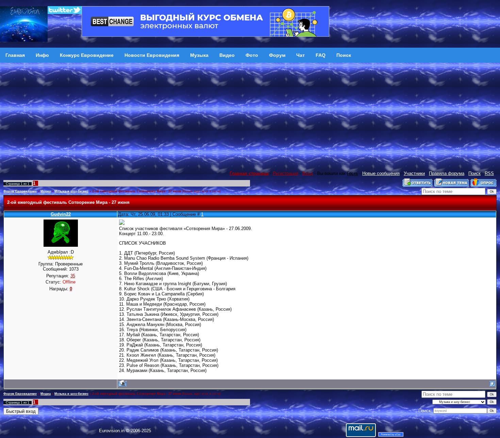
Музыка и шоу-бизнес (71, 191)
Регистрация (285, 173)
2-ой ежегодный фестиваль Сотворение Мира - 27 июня (136, 191)
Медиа (45, 191)
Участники (414, 173)
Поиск (474, 173)
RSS (489, 173)
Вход (307, 173)
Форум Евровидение (20, 191)
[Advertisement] (250, 113)
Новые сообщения (381, 173)
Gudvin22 (61, 214)
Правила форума (446, 173)
